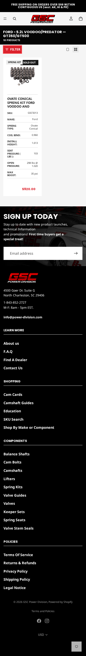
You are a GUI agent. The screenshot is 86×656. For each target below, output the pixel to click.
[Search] (14, 18)
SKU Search (13, 419)
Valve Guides (15, 495)
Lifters (9, 478)
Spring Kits (13, 487)
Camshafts (13, 470)
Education (12, 411)
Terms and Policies (43, 611)
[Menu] (5, 19)
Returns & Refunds (20, 563)
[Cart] (81, 18)
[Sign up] (75, 253)
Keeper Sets (14, 511)
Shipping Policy (17, 579)
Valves (9, 503)
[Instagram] (47, 621)
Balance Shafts (17, 454)
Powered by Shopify (61, 602)
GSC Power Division (35, 602)
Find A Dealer (15, 359)
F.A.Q (8, 351)
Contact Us (13, 368)
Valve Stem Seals (19, 528)
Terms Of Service (18, 554)
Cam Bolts (12, 462)
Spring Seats (14, 520)
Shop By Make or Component (29, 427)
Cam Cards (13, 394)
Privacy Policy (16, 571)
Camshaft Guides (19, 402)
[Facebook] (39, 621)
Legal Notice (15, 587)
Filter (15, 49)
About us (11, 343)
